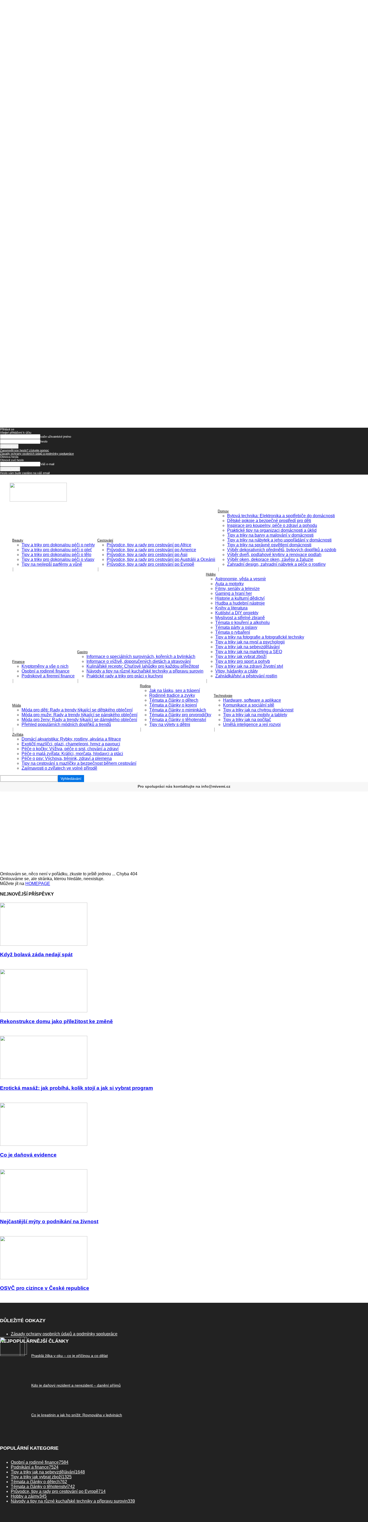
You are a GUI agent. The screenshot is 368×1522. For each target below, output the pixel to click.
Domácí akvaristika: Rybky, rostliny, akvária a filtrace (71, 739)
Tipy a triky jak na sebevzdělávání (247, 647)
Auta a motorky (229, 583)
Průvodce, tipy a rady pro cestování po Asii (147, 554)
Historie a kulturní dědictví (240, 598)
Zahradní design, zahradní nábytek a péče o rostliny (276, 564)
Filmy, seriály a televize (237, 588)
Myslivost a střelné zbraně (240, 617)
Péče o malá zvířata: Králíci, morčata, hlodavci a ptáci (72, 753)
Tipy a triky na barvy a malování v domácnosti (270, 535)
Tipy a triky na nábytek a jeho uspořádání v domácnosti (279, 540)
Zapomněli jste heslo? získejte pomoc (24, 450)
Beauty (17, 540)
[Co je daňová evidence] (43, 1144)
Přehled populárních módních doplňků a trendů (66, 724)
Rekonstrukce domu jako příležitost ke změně (56, 1021)
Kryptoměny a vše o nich (45, 666)
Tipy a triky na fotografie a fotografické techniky (259, 637)
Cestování (105, 540)
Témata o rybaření (232, 632)
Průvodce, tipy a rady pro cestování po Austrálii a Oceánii (161, 559)
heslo (43, 441)
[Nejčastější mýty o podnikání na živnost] (43, 1211)
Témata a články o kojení (173, 705)
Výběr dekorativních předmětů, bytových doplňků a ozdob (281, 549)
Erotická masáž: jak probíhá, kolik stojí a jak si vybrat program (76, 1088)
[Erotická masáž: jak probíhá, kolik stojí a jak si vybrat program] (43, 1077)
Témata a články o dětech (173, 700)
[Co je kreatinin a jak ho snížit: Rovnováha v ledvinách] (12, 1354)
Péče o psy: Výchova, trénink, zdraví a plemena (67, 758)
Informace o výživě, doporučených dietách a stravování (138, 661)
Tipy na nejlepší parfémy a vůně (52, 564)
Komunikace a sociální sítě (248, 705)
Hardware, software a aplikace (252, 700)
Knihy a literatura (231, 608)
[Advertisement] (184, 831)
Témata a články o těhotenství (177, 719)
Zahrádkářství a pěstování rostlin (246, 676)
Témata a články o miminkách (177, 710)
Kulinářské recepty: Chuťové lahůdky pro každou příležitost (142, 666)
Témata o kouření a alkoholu (242, 622)
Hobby (211, 574)
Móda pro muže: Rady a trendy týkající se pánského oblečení (79, 714)
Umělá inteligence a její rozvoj (252, 724)
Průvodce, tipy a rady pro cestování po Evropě (150, 564)
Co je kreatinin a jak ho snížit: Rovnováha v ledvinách (76, 1415)
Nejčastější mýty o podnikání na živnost (49, 1221)
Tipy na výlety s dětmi (169, 724)
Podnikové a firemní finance (48, 676)
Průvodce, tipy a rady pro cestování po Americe (151, 549)
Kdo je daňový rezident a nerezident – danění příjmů (76, 1385)
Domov (223, 511)
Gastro (82, 652)
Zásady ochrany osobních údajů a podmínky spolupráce (37, 453)
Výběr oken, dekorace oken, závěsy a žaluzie (270, 559)
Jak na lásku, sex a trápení (174, 690)
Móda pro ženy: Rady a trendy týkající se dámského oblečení (79, 719)
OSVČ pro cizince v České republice (44, 1288)
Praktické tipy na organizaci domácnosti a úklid (272, 530)
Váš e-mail (47, 464)
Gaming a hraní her (233, 593)
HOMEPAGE (37, 883)
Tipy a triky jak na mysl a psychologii (250, 642)
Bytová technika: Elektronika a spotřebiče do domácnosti (281, 515)
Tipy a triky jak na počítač (247, 719)
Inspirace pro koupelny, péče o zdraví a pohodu (272, 525)
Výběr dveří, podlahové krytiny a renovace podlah (274, 554)
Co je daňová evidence (28, 1155)
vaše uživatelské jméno (55, 436)
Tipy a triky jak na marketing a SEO (248, 651)
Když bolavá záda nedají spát (36, 954)
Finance (18, 662)
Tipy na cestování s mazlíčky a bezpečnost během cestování (79, 763)
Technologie (223, 696)
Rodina (145, 686)
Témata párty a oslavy (236, 627)
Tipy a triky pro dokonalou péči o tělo (56, 554)
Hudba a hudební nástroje (240, 603)
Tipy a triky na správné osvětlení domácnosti (269, 545)
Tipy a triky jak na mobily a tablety (255, 714)
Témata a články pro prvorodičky (180, 714)
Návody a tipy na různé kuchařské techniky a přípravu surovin (144, 671)
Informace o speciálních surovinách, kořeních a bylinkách (140, 656)
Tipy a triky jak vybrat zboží (240, 656)
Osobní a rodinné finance (46, 671)
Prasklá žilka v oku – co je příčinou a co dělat (69, 1355)
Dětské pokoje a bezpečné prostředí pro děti (269, 520)
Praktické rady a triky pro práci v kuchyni (124, 676)
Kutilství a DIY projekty (236, 613)
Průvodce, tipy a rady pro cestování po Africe (149, 545)
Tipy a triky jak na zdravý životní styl (249, 666)
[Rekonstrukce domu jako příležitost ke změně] (43, 1011)
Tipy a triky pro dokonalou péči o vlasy (58, 559)
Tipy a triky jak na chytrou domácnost (258, 710)
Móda (16, 705)
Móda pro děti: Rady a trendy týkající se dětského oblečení (77, 710)
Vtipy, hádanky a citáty (236, 671)
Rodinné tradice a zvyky (172, 695)
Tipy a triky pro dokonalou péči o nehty (58, 545)
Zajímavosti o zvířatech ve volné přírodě (59, 768)
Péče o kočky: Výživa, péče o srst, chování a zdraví (70, 748)
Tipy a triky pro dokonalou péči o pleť (57, 549)
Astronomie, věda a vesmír (240, 579)
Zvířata (17, 734)
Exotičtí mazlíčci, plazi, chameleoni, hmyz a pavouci (71, 744)
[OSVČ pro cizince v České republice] (43, 1278)
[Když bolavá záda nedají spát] (43, 944)
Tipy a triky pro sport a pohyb (242, 661)
